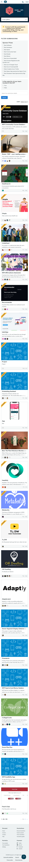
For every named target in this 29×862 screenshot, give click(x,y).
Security (17, 857)
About (3, 830)
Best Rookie (7, 54)
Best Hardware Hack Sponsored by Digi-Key (14, 74)
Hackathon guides (21, 836)
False (5, 87)
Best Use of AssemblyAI (10, 58)
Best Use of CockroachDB (11, 67)
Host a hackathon (20, 834)
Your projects (5, 843)
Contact (4, 834)
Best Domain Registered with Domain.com (11, 61)
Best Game (7, 49)
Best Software (8, 45)
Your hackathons (5, 845)
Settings (4, 847)
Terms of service (18, 860)
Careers (4, 832)
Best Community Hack (10, 52)
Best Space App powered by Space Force (15, 71)
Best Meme (7, 56)
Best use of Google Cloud (11, 64)
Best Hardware (8, 47)
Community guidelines (8, 857)
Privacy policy (10, 860)
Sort (18, 101)
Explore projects (20, 832)
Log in (27, 2)
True (5, 85)
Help (3, 836)
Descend (26, 20)
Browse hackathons (21, 830)
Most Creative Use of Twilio (11, 69)
